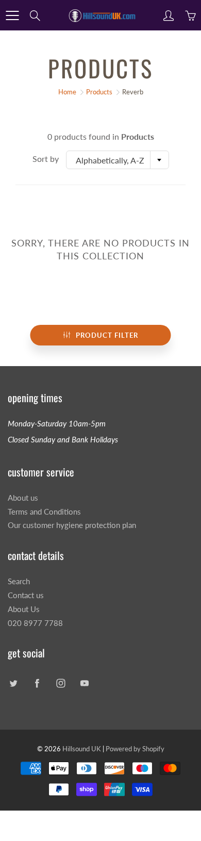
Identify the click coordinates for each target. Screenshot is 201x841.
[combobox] (117, 160)
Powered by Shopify (135, 749)
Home (67, 92)
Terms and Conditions (44, 511)
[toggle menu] (12, 15)
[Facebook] (37, 683)
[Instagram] (61, 683)
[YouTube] (84, 683)
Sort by (45, 158)
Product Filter (107, 335)
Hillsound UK (81, 749)
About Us (24, 609)
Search (19, 581)
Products (99, 92)
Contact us (26, 595)
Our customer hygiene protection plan (72, 525)
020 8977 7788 (35, 623)
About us (23, 497)
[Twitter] (13, 683)
